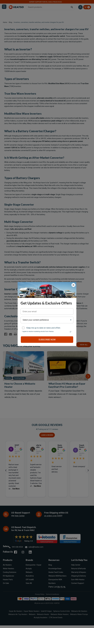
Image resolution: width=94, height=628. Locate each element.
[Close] (73, 285)
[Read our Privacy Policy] (70, 331)
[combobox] (47, 320)
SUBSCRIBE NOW (47, 339)
